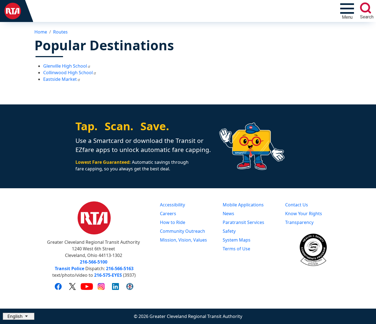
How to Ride (172, 222)
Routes (60, 32)
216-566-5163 (119, 268)
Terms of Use (236, 249)
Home (40, 32)
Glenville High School (65, 66)
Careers (168, 214)
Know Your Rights (303, 214)
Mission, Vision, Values (183, 240)
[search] (365, 7)
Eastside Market (60, 79)
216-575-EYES (108, 275)
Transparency (299, 222)
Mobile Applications (243, 205)
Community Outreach (182, 231)
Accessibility (172, 205)
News (228, 214)
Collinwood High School (68, 73)
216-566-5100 (93, 262)
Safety (229, 231)
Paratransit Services (243, 222)
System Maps (236, 240)
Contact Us (296, 205)
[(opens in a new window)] (58, 286)
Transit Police (69, 268)
